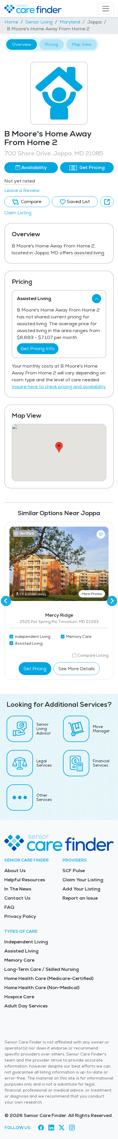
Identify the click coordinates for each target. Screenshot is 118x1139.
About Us (14, 871)
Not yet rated (19, 181)
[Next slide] (112, 601)
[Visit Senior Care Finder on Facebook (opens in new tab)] (41, 1128)
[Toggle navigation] (106, 8)
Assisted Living (21, 951)
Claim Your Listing (82, 880)
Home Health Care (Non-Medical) (41, 988)
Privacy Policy (20, 916)
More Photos (92, 594)
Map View (81, 44)
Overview (21, 44)
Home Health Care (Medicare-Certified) (48, 978)
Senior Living (39, 22)
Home (11, 22)
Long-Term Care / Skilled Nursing (41, 969)
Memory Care (19, 960)
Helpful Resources (24, 880)
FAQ (9, 907)
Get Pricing (91, 167)
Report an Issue (80, 898)
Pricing (51, 44)
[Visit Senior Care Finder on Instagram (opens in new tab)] (72, 1128)
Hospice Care (19, 997)
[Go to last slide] (6, 601)
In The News (17, 889)
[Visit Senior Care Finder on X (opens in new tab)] (61, 1128)
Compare (31, 202)
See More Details (76, 668)
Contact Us (17, 898)
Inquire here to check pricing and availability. (59, 387)
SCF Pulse (73, 871)
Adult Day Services (26, 1006)
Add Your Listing (81, 889)
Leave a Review (22, 190)
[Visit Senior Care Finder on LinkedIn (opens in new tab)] (51, 1128)
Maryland (70, 22)
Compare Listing (93, 655)
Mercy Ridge (59, 615)
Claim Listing (18, 213)
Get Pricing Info (38, 349)
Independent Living (26, 942)
